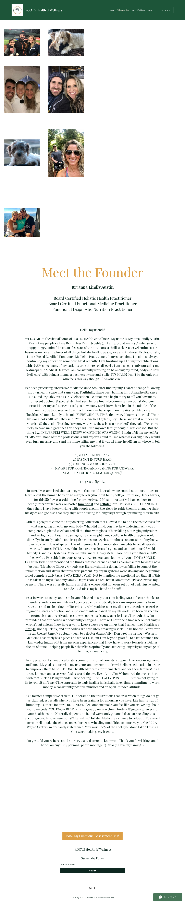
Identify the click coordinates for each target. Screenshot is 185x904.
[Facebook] (94, 888)
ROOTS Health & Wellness (43, 10)
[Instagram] (90, 888)
